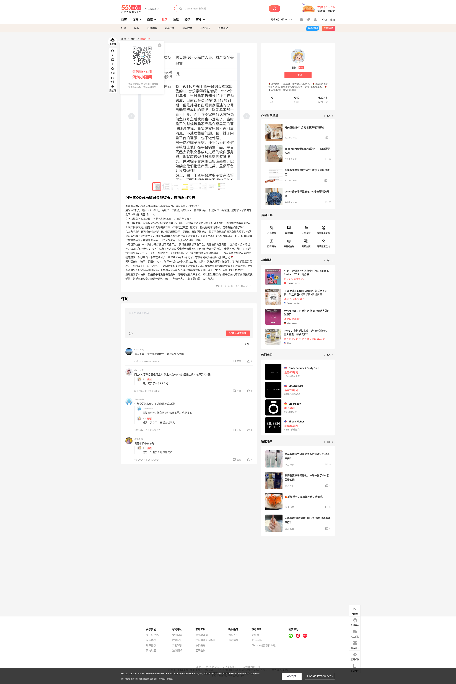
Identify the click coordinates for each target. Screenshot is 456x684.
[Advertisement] (298, 565)
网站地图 (151, 650)
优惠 (135, 19)
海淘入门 (233, 635)
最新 (136, 28)
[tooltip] (142, 67)
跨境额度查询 (323, 246)
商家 (150, 19)
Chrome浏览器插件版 (264, 645)
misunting (139, 349)
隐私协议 (151, 640)
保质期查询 (289, 246)
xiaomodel (139, 399)
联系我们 (177, 640)
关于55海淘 (152, 635)
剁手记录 (170, 28)
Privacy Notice (165, 679)
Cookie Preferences (320, 676)
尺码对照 (271, 233)
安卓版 (255, 635)
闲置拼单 (187, 28)
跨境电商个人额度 (205, 640)
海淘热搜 (233, 640)
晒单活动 (223, 28)
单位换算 (289, 233)
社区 (123, 28)
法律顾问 (177, 650)
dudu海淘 (139, 370)
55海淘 (131, 9)
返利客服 (177, 645)
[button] (151, 9)
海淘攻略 (152, 28)
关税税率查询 (323, 233)
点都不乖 (138, 439)
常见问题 (177, 635)
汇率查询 (306, 233)
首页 (123, 38)
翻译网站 (271, 246)
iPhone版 (257, 640)
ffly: (144, 379)
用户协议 (151, 645)
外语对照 (306, 246)
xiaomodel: (147, 408)
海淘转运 (205, 28)
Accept (291, 676)
